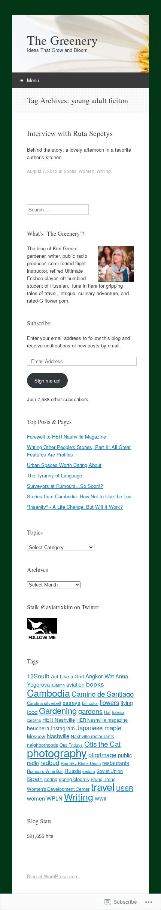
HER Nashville (58, 719)
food (32, 711)
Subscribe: (39, 323)
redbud (49, 762)
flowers (109, 702)
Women (86, 171)
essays (71, 702)
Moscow (36, 736)
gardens (90, 711)
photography (57, 752)
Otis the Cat (102, 744)
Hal (107, 712)
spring (50, 779)
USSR (124, 788)
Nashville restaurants (92, 736)
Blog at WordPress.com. (53, 876)
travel (103, 786)
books (95, 683)
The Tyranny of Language (54, 475)
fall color (90, 703)
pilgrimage (102, 754)
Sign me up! (47, 380)
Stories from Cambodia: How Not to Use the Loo (79, 496)
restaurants (115, 763)
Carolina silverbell (44, 703)
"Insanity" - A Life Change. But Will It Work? (75, 506)
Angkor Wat (99, 676)
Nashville (58, 736)
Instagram (63, 728)
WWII (100, 798)
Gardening (58, 710)
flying (127, 702)
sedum (88, 771)
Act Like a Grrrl (67, 676)
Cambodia (48, 692)
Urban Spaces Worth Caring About (64, 464)
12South (38, 676)
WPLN (54, 798)
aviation (75, 684)
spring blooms (74, 779)
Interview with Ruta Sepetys (70, 133)
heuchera (38, 728)
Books (70, 171)
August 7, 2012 (42, 171)
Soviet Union (110, 771)
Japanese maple (98, 727)
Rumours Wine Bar (45, 771)
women (36, 798)
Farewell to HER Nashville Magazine (66, 436)
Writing (104, 171)
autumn (58, 685)
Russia (72, 770)
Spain (35, 778)
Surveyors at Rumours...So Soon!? (65, 485)
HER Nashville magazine (102, 719)
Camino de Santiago (103, 693)
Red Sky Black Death (81, 763)
